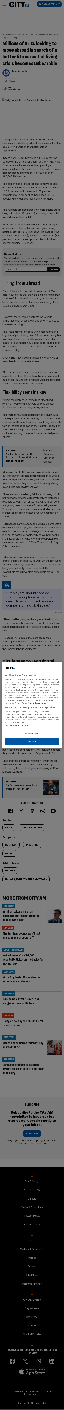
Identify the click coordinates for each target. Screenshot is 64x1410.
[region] (32, 705)
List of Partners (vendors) (17, 725)
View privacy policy (37, 703)
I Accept (32, 741)
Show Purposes (32, 733)
